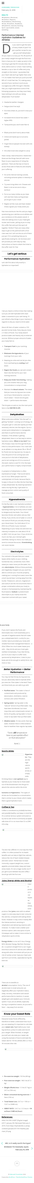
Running (20, 26)
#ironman (13, 17)
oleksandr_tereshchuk (10, 7)
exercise (14, 26)
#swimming (16, 22)
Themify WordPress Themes (24, 1177)
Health (5, 15)
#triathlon (10, 24)
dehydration (6, 26)
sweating (5, 30)
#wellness (18, 24)
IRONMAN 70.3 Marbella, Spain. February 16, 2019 (16, 1148)
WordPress (12, 1177)
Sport (4, 28)
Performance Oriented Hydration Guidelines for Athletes (13, 37)
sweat (17, 28)
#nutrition (5, 20)
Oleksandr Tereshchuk (16, 1174)
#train (4, 24)
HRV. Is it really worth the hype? (18, 1143)
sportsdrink (10, 28)
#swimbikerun (7, 22)
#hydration (6, 17)
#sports (12, 20)
